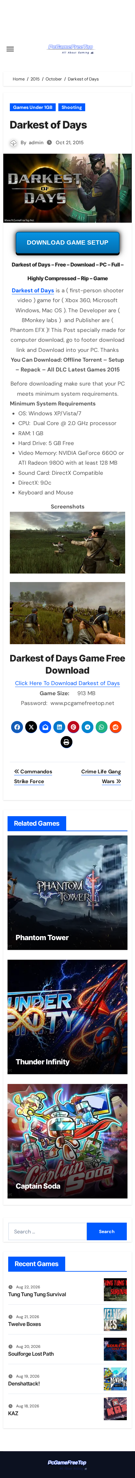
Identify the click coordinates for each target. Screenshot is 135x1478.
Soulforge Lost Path (31, 1353)
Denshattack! (24, 1383)
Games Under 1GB (32, 107)
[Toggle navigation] (10, 49)
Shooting (72, 107)
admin (36, 142)
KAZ (13, 1413)
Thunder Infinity (42, 1061)
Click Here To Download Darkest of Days (67, 683)
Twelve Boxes (24, 1324)
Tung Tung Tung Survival (37, 1294)
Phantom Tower (42, 937)
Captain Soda (38, 1186)
